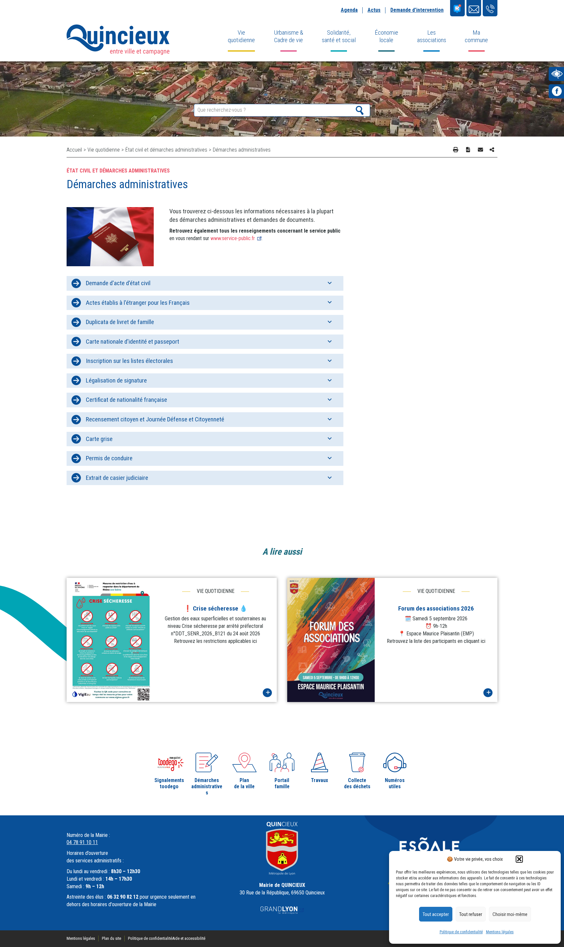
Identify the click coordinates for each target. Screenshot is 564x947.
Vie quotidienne (241, 36)
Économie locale (386, 36)
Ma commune (476, 36)
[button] (519, 859)
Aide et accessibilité (188, 938)
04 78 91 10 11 (82, 842)
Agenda (349, 10)
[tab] (205, 283)
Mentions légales (500, 932)
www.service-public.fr (233, 238)
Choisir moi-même (510, 914)
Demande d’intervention (417, 10)
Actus (374, 10)
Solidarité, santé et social (339, 36)
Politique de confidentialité (461, 932)
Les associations (431, 36)
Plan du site (111, 938)
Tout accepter (436, 914)
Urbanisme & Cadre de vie (288, 36)
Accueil (74, 150)
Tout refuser (470, 914)
